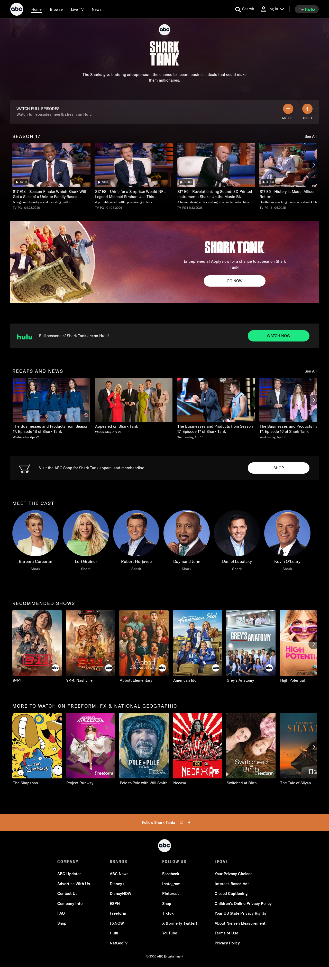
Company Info (70, 903)
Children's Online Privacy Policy (243, 903)
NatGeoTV (119, 943)
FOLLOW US (174, 861)
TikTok (167, 913)
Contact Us (67, 893)
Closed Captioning (231, 893)
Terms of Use (226, 933)
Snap (166, 903)
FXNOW (117, 923)
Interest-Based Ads (232, 883)
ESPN (115, 903)
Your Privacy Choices (233, 873)
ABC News (119, 873)
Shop (61, 923)
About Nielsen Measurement (240, 923)
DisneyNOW (120, 893)
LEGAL (221, 861)
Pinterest (170, 893)
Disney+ (117, 883)
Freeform (118, 913)
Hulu (114, 933)
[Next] (313, 165)
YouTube (169, 933)
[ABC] (16, 10)
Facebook (170, 873)
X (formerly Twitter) (179, 923)
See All (311, 136)
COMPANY (68, 861)
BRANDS (118, 861)
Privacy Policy (227, 943)
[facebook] (189, 822)
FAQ (61, 913)
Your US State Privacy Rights (240, 913)
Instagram (171, 883)
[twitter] (181, 822)
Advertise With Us (73, 883)
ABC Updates (69, 873)
